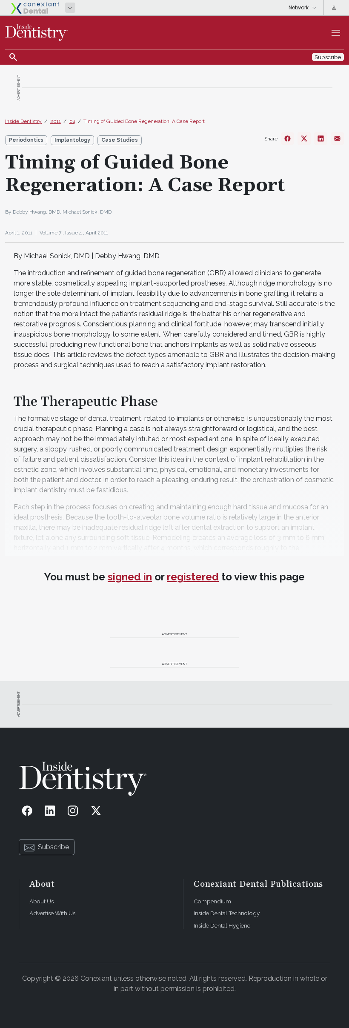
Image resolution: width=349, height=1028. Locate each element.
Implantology (72, 140)
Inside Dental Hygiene (222, 925)
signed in (130, 577)
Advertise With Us (52, 913)
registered (193, 577)
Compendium (212, 901)
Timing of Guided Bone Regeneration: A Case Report (144, 121)
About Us (41, 901)
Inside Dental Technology (227, 913)
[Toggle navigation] (336, 33)
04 (72, 121)
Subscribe (53, 847)
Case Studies (119, 140)
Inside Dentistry (23, 121)
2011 (55, 121)
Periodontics (26, 140)
